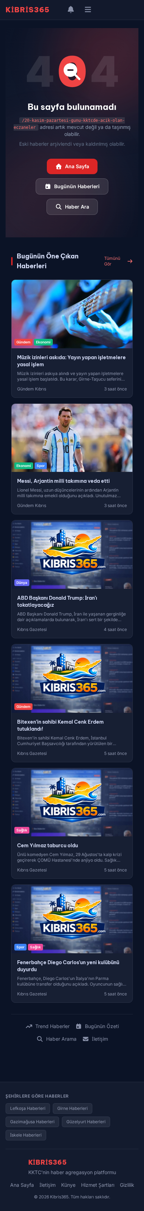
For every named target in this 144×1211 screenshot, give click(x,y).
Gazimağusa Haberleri (32, 1121)
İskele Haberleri (26, 1135)
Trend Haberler (52, 1026)
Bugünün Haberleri (77, 186)
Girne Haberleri (72, 1108)
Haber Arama (61, 1039)
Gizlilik (127, 1185)
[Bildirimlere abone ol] (71, 10)
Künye (68, 1185)
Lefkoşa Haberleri (27, 1108)
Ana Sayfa (77, 166)
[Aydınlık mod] (58, 10)
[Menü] (88, 10)
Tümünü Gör (112, 261)
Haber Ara (77, 207)
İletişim (100, 1039)
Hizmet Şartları (97, 1185)
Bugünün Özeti (102, 1026)
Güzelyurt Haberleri (86, 1121)
